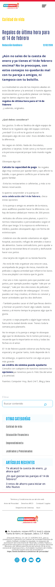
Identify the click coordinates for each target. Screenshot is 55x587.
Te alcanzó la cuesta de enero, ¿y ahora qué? (26, 470)
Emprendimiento (14, 443)
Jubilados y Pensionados (19, 451)
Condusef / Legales (43, 503)
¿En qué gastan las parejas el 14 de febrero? (27, 478)
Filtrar (5, 396)
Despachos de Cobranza (25, 508)
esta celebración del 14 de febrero (21, 196)
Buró (38, 508)
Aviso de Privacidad (11, 503)
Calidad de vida (14, 426)
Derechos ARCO (27, 503)
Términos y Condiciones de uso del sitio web (27, 499)
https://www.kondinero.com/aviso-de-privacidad (27, 551)
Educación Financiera (17, 434)
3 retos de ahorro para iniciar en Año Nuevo (25, 485)
